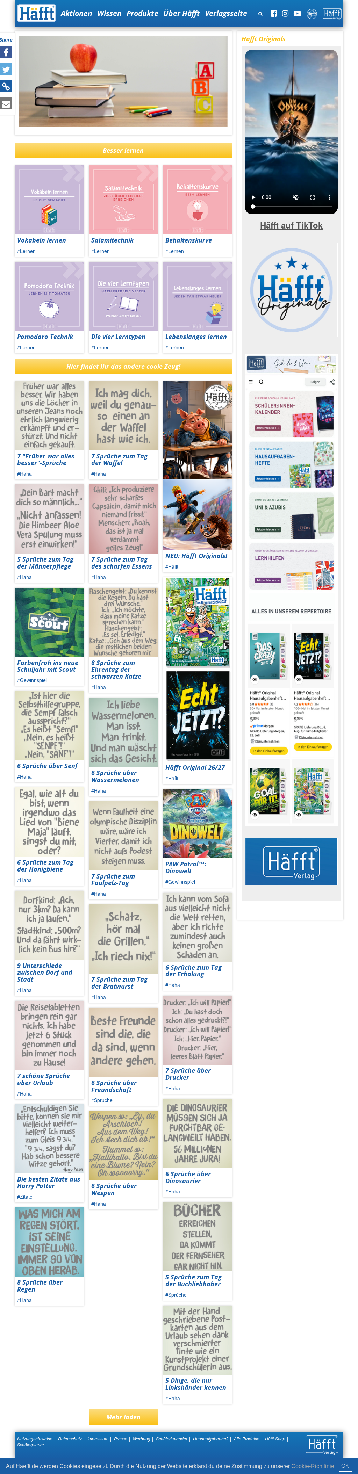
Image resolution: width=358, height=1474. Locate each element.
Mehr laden (123, 1417)
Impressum (97, 1439)
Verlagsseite (226, 13)
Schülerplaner (30, 1444)
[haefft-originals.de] (291, 289)
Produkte (142, 13)
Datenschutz (70, 1439)
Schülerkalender (171, 1439)
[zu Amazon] (291, 589)
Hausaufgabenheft (210, 1439)
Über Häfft (181, 13)
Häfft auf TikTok (291, 225)
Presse (120, 1439)
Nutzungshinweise (34, 1439)
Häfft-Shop (275, 1439)
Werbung (141, 1439)
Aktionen (76, 13)
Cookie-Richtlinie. (313, 1466)
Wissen (109, 13)
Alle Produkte (246, 1439)
